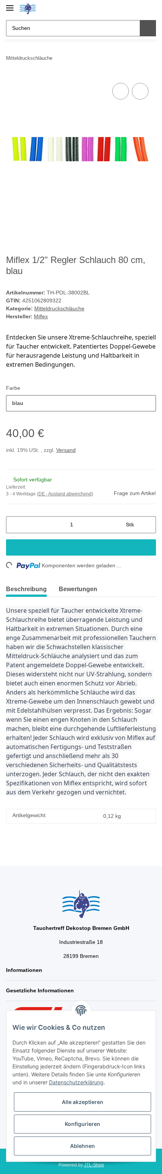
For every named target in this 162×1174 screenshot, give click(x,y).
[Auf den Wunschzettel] (140, 91)
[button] (126, 8)
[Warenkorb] (149, 8)
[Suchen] (148, 28)
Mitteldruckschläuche (59, 308)
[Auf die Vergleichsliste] (120, 91)
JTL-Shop (94, 1165)
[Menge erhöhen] (147, 525)
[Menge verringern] (14, 525)
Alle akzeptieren (82, 1102)
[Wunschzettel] (138, 8)
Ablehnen (82, 1146)
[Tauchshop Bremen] (28, 8)
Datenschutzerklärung (76, 1082)
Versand (66, 450)
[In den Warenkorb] (81, 547)
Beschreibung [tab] (26, 589)
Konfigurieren (82, 1124)
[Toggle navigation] (10, 4)
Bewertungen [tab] (78, 589)
